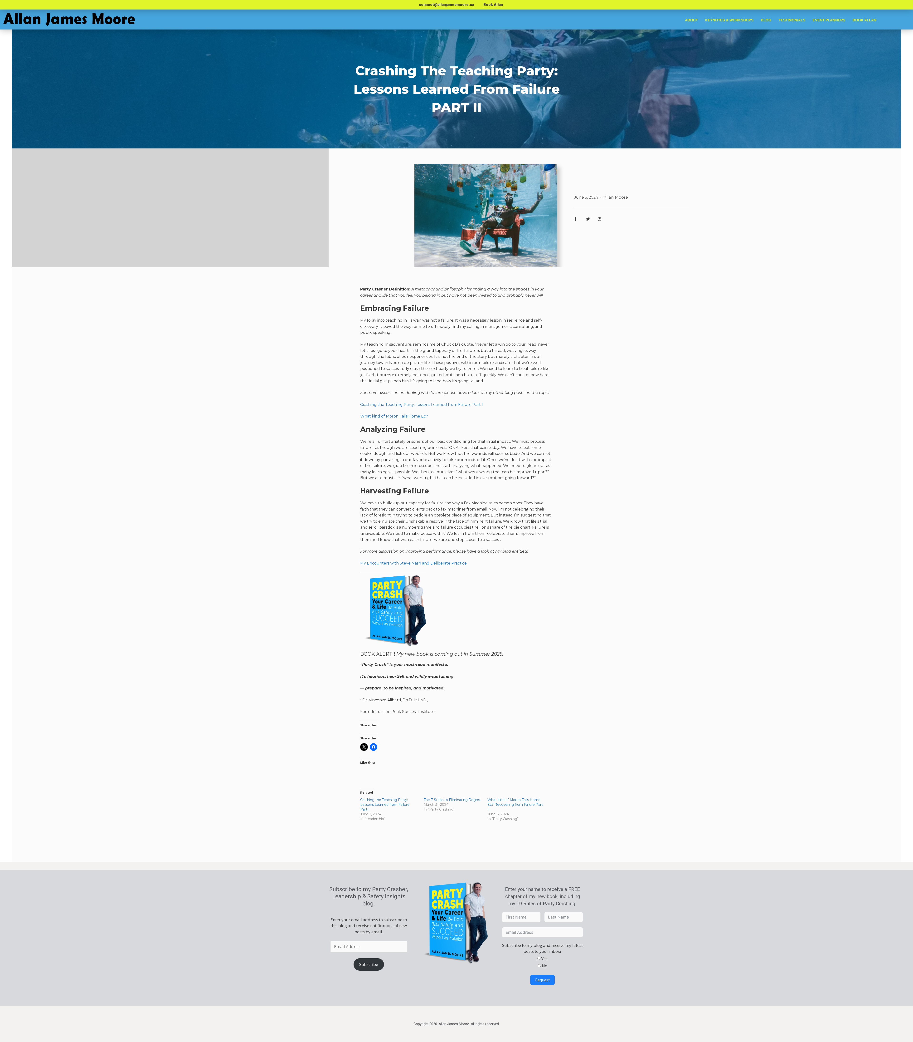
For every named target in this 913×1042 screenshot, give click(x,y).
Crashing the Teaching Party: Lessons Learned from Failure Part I (421, 404)
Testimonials (792, 20)
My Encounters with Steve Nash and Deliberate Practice (413, 563)
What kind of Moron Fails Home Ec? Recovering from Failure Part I (515, 804)
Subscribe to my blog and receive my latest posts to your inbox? (542, 948)
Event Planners (829, 20)
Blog (766, 20)
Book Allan (493, 4)
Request (542, 980)
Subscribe (368, 964)
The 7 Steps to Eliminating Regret (452, 800)
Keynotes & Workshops (729, 20)
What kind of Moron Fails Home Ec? (394, 416)
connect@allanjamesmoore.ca (446, 4)
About (691, 20)
